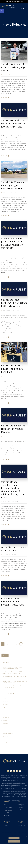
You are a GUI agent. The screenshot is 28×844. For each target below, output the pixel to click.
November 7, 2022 (6, 310)
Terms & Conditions (21, 804)
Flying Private (5, 720)
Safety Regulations (7, 815)
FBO (3, 714)
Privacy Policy (20, 805)
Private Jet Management (7, 733)
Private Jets (5, 736)
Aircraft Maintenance (8, 810)
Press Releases (5, 730)
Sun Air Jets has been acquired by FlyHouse (14, 1)
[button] (2, 11)
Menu (23, 8)
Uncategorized (5, 746)
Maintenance (5, 723)
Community (5, 701)
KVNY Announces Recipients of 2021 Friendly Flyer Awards (12, 601)
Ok (11, 838)
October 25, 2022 (6, 376)
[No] (26, 836)
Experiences (5, 710)
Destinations (5, 704)
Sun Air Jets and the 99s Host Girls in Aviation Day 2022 (13, 428)
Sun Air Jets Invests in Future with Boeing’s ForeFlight (12, 368)
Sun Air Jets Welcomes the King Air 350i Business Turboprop (12, 185)
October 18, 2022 (6, 436)
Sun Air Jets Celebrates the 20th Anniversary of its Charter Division (13, 123)
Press (3, 726)
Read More (4, 97)
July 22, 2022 (5, 554)
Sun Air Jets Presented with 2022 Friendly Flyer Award (13, 67)
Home (5, 804)
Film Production (5, 717)
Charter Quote (6, 812)
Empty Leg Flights (6, 707)
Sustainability (5, 742)
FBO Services (6, 809)
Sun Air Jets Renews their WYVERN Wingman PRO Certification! (14, 302)
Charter (4, 698)
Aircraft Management (8, 807)
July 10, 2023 (5, 74)
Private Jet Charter (7, 805)
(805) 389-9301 (7, 828)
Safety (3, 739)
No (17, 838)
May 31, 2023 (4, 192)
